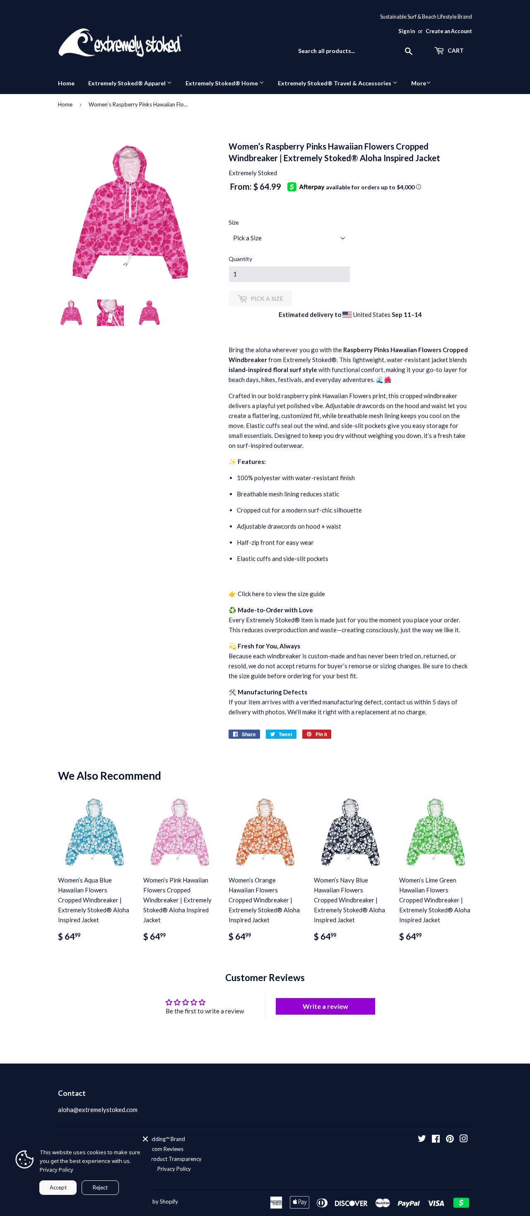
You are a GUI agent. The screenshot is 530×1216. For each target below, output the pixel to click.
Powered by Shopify (153, 1201)
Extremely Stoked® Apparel (127, 83)
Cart (455, 50)
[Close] (145, 1139)
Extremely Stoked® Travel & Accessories (335, 83)
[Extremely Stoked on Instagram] (464, 1139)
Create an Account (449, 31)
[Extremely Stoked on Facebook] (435, 1139)
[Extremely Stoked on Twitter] (422, 1139)
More (418, 83)
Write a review (325, 1006)
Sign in (406, 31)
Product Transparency (175, 1159)
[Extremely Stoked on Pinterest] (450, 1139)
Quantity (240, 258)
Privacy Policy (174, 1168)
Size (234, 222)
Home (66, 83)
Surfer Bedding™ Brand (157, 1139)
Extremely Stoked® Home (222, 83)
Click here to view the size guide (281, 593)
